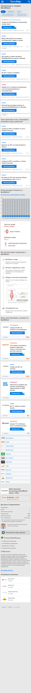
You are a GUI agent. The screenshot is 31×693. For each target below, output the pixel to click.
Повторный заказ (21, 15)
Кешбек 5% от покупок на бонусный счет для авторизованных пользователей (14, 89)
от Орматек (5, 358)
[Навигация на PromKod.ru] (2, 1)
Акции (19, 11)
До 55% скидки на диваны (11, 73)
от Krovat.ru (5, 376)
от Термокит (5, 433)
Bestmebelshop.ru (7, 570)
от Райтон (4, 415)
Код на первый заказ (7, 15)
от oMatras (5, 337)
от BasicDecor (5, 397)
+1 (28, 30)
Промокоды (11, 11)
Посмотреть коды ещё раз (15, 532)
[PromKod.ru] (16, 1)
